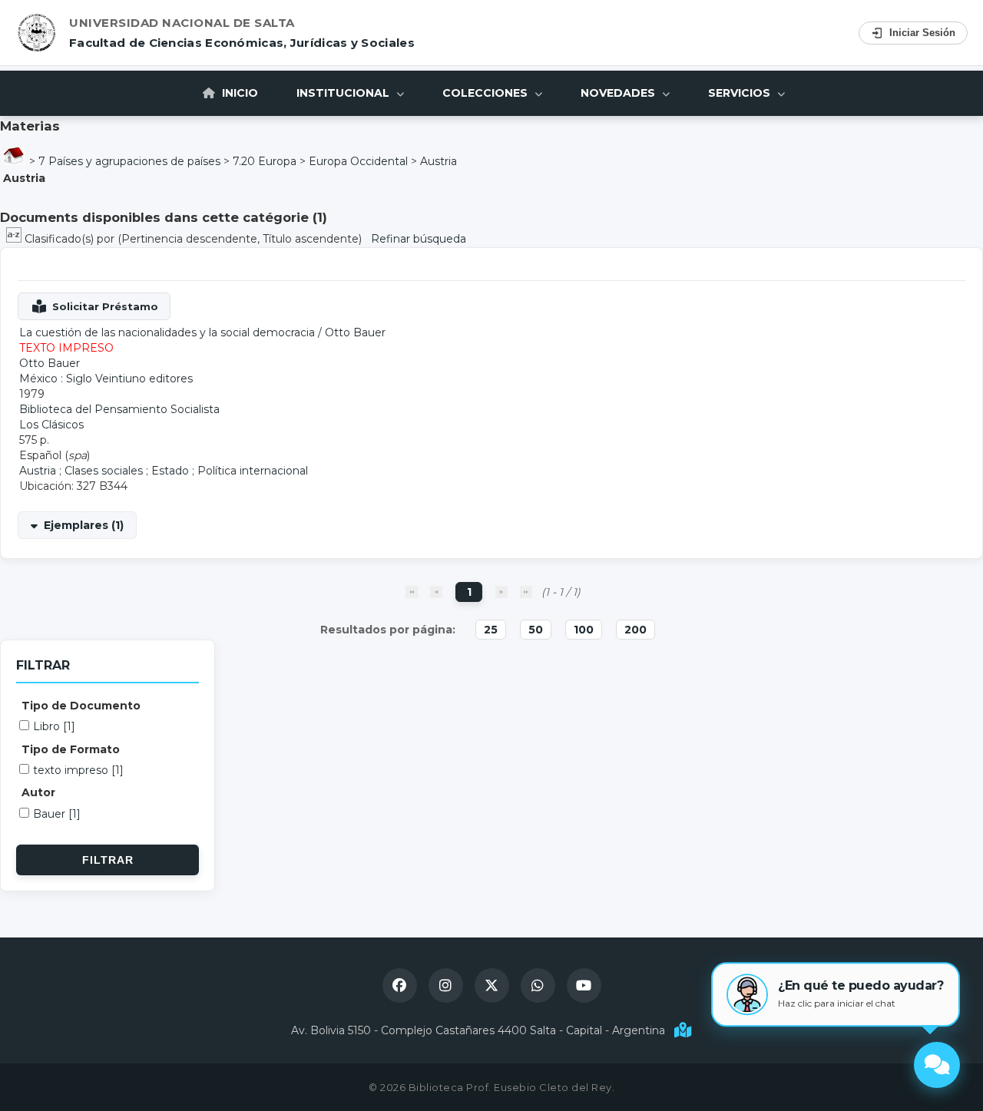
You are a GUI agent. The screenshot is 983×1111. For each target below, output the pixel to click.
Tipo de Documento (81, 706)
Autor (38, 792)
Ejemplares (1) (84, 525)
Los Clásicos (51, 425)
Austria (438, 161)
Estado (170, 471)
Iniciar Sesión (922, 32)
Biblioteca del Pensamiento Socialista (119, 409)
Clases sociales (104, 471)
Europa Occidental (358, 161)
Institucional (344, 93)
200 (635, 630)
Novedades (619, 93)
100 (584, 630)
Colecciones (486, 93)
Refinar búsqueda (418, 239)
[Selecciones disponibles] (15, 239)
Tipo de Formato (71, 749)
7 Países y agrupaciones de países (129, 161)
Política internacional (252, 471)
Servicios (740, 93)
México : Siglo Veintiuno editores (106, 378)
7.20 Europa (264, 161)
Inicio (238, 93)
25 (491, 630)
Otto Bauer (355, 332)
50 (535, 630)
